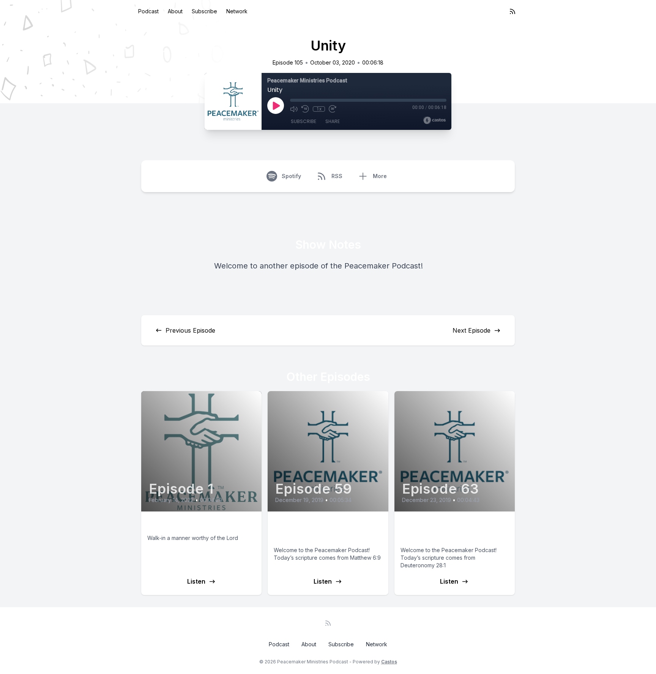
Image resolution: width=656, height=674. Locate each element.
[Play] (275, 105)
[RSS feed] (512, 11)
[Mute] (294, 109)
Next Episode (471, 330)
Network (237, 11)
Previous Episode (190, 330)
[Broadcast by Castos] (434, 120)
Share (332, 121)
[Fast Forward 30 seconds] (332, 109)
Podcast (148, 11)
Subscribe (204, 11)
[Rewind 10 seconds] (305, 109)
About (175, 11)
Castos (389, 662)
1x (319, 109)
